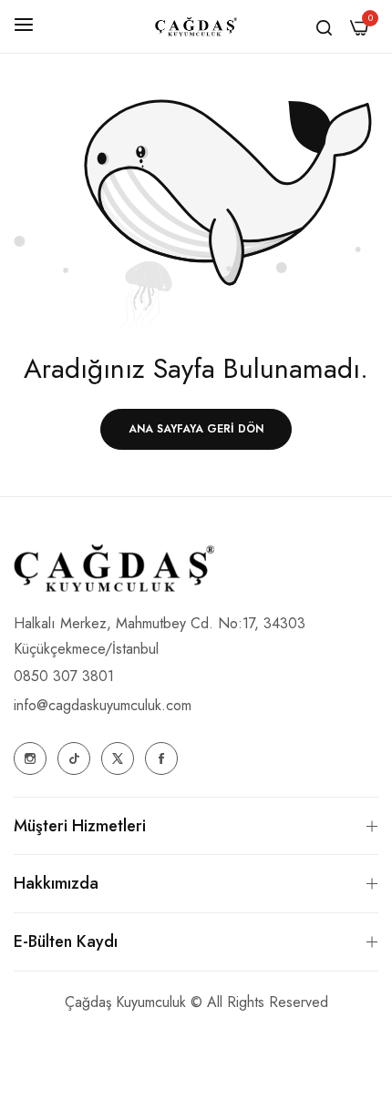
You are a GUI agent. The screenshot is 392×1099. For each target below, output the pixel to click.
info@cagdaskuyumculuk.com (102, 705)
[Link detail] (30, 758)
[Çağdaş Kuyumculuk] (196, 26)
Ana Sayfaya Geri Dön (196, 429)
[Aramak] (324, 26)
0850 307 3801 (64, 676)
